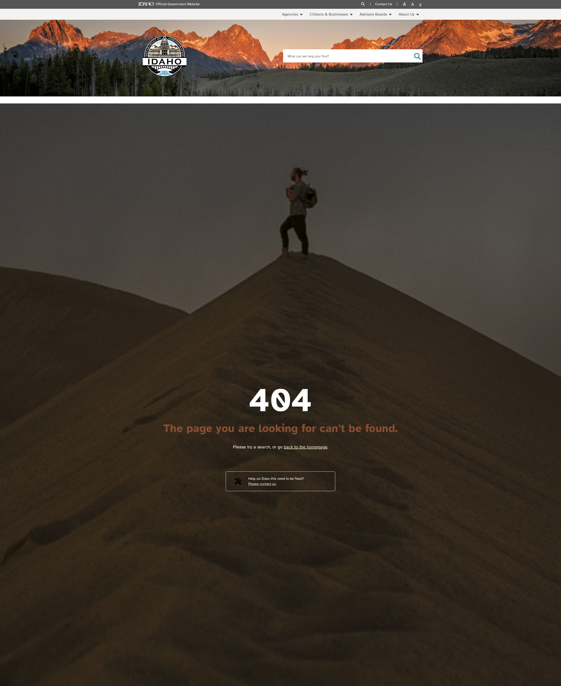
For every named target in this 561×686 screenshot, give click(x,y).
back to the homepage (305, 447)
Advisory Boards (373, 14)
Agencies (290, 14)
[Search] (366, 4)
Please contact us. (262, 484)
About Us (406, 14)
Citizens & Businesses (329, 14)
